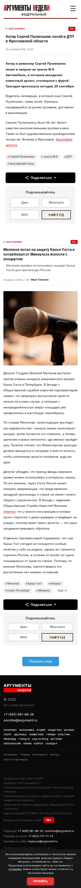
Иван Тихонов (40, 279)
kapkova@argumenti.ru (43, 841)
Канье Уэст (34, 583)
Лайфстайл (36, 734)
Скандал (51, 743)
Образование (12, 743)
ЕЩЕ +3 (62, 590)
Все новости (39, 754)
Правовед (10, 739)
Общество (55, 730)
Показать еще (40, 661)
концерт (55, 583)
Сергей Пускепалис (21, 156)
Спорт (8, 734)
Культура (64, 734)
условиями (15, 869)
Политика (10, 730)
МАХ (24, 214)
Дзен (24, 202)
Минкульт (43, 590)
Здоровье (20, 734)
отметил (9, 511)
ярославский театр (21, 163)
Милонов (12, 583)
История (56, 739)
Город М (24, 739)
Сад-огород (40, 739)
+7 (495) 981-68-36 (19, 714)
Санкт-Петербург (17, 590)
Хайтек (38, 743)
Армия (27, 743)
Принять (40, 881)
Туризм (50, 734)
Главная (25, 754)
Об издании (11, 754)
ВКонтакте (56, 202)
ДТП (68, 156)
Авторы (54, 754)
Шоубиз (69, 730)
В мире (41, 730)
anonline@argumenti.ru (20, 720)
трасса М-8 (49, 156)
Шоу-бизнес (17, 28)
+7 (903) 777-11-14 (40, 836)
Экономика (27, 730)
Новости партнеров (16, 759)
